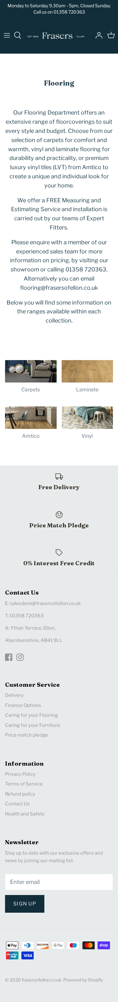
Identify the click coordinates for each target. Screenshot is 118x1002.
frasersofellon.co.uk (41, 979)
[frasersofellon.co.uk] (56, 35)
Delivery (14, 695)
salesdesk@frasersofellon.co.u (44, 603)
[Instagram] (20, 657)
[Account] (97, 35)
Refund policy (20, 794)
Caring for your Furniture (32, 725)
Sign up (24, 904)
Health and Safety (25, 814)
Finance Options (23, 705)
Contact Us (17, 804)
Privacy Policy (20, 774)
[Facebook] (8, 657)
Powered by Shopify (83, 979)
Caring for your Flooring (31, 715)
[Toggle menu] (7, 35)
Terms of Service (24, 784)
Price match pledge (26, 735)
